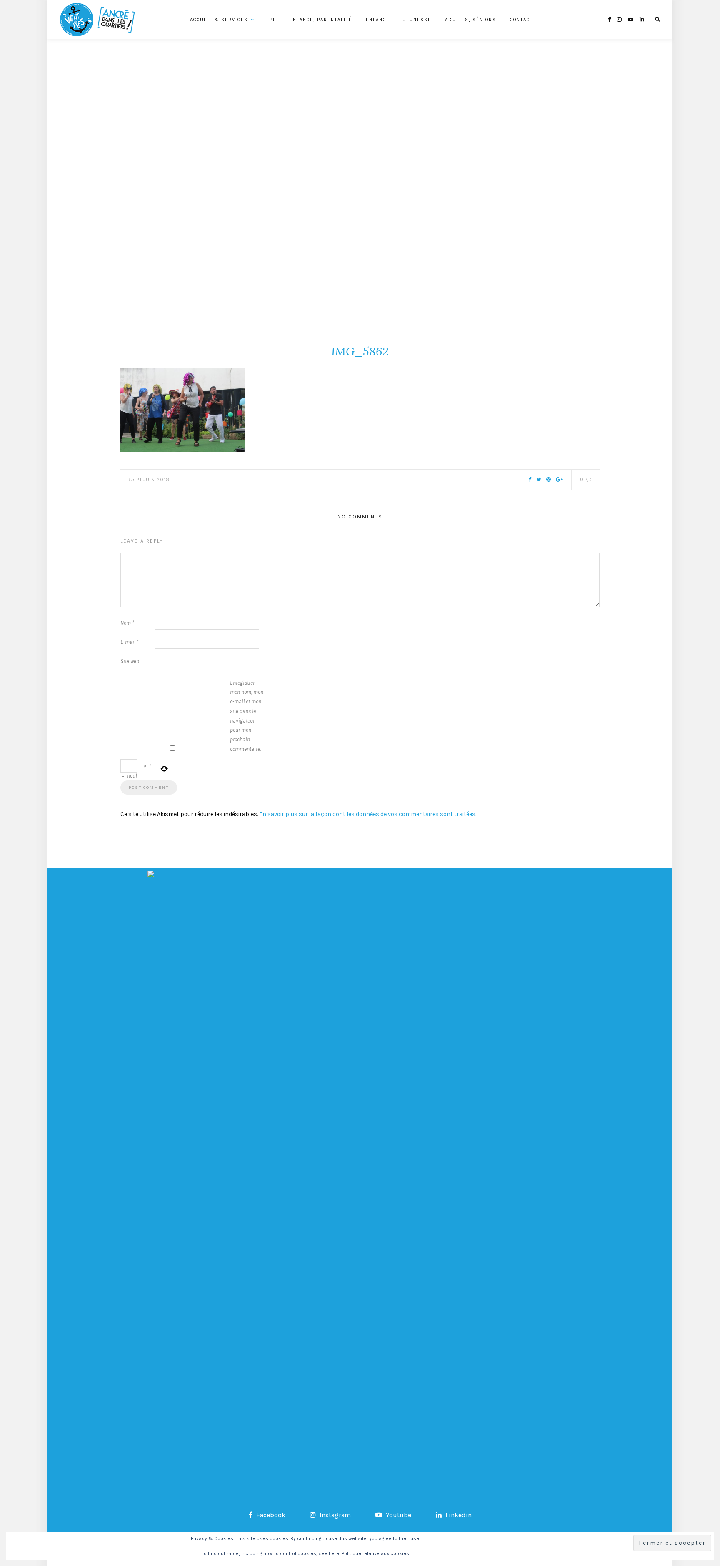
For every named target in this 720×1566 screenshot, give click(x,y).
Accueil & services (219, 20)
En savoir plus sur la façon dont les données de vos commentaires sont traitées (367, 814)
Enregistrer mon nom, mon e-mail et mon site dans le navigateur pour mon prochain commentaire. (246, 716)
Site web (129, 661)
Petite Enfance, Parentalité (311, 20)
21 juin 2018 (153, 480)
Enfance (378, 20)
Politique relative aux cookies (375, 1553)
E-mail (129, 642)
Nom (127, 623)
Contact (521, 20)
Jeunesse (417, 20)
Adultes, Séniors (470, 20)
